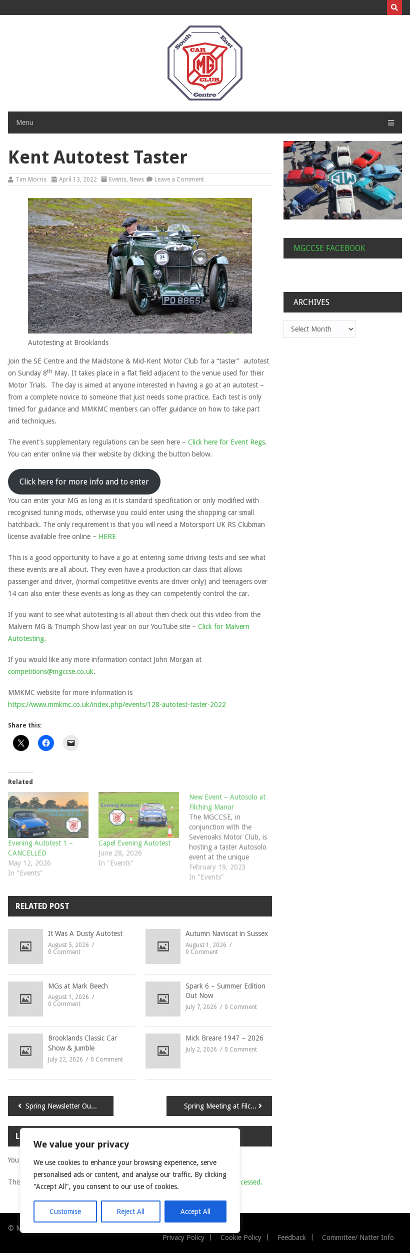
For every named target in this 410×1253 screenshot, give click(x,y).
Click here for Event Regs (226, 442)
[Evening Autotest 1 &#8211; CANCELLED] (48, 815)
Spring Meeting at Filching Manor (228, 1106)
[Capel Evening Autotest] (138, 815)
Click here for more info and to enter (84, 481)
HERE (107, 536)
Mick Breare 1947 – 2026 (225, 1038)
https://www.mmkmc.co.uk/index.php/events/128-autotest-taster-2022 (117, 704)
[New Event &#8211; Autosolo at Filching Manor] (234, 837)
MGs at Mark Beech (78, 986)
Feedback (292, 1238)
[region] (130, 1180)
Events (117, 179)
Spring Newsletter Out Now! (69, 1106)
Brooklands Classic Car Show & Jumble (82, 1043)
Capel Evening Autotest (134, 843)
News (137, 179)
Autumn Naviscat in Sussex (227, 934)
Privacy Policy (183, 1238)
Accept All (195, 1212)
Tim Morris (31, 179)
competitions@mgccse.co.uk (51, 672)
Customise (65, 1212)
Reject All (130, 1212)
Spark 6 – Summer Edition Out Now (226, 991)
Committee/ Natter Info (358, 1238)
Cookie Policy (241, 1238)
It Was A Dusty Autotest (85, 934)
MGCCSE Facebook (329, 248)
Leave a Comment (179, 179)
